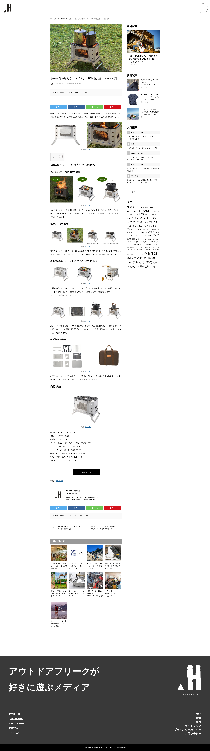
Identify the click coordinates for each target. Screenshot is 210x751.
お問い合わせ (193, 733)
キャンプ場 (139, 225)
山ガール (134, 250)
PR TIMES (88, 150)
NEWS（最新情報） (60, 92)
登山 (151, 253)
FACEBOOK (16, 719)
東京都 (155, 250)
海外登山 (131, 254)
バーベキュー (80, 92)
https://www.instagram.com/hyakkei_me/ (81, 499)
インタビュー (149, 214)
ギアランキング (138, 229)
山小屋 (141, 250)
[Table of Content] (61, 156)
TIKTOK (13, 728)
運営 (198, 721)
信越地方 (134, 247)
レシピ (142, 242)
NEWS (133, 207)
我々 (198, 714)
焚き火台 (87, 92)
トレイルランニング (141, 235)
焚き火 (139, 254)
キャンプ (140, 217)
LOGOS (73, 92)
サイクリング (138, 232)
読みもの (142, 262)
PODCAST (15, 733)
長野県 (134, 266)
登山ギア (135, 258)
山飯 (148, 250)
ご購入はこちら (86, 472)
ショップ (149, 232)
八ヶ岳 (142, 247)
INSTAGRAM (16, 723)
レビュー (149, 242)
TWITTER (14, 714)
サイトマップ (193, 725)
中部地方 (139, 244)
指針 (198, 718)
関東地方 (147, 266)
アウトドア (143, 211)
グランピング (151, 229)
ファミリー (134, 242)
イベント (138, 214)
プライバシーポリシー (187, 729)
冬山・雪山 (149, 247)
